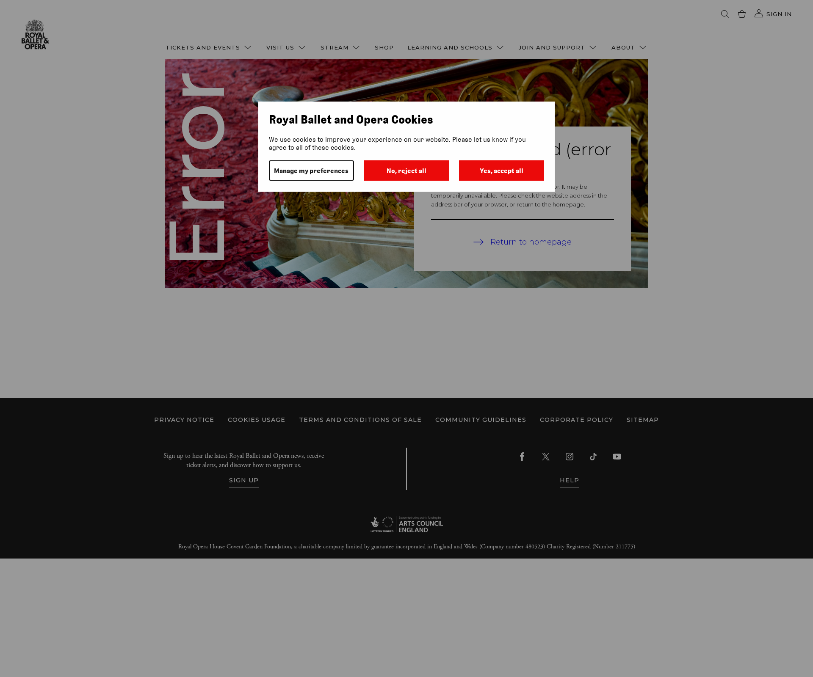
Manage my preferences (311, 171)
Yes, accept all (501, 171)
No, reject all (406, 171)
